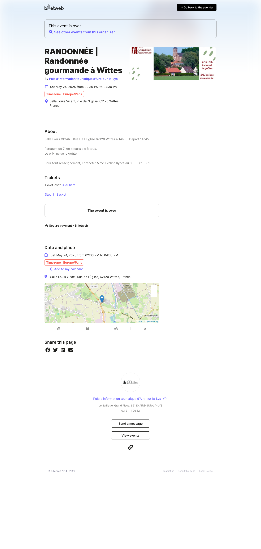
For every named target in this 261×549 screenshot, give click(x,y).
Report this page (186, 471)
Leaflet (139, 321)
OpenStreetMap (152, 321)
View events (130, 435)
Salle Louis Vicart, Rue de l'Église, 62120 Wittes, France (90, 277)
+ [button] (154, 288)
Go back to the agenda (198, 7)
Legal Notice (206, 471)
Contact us (168, 471)
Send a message (131, 423)
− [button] (154, 294)
